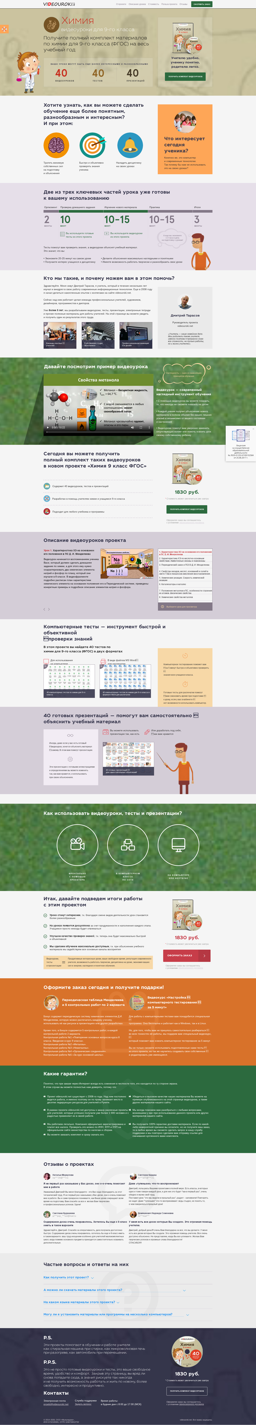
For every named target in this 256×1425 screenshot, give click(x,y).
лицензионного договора (191, 522)
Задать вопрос (83, 1404)
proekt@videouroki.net (56, 1404)
